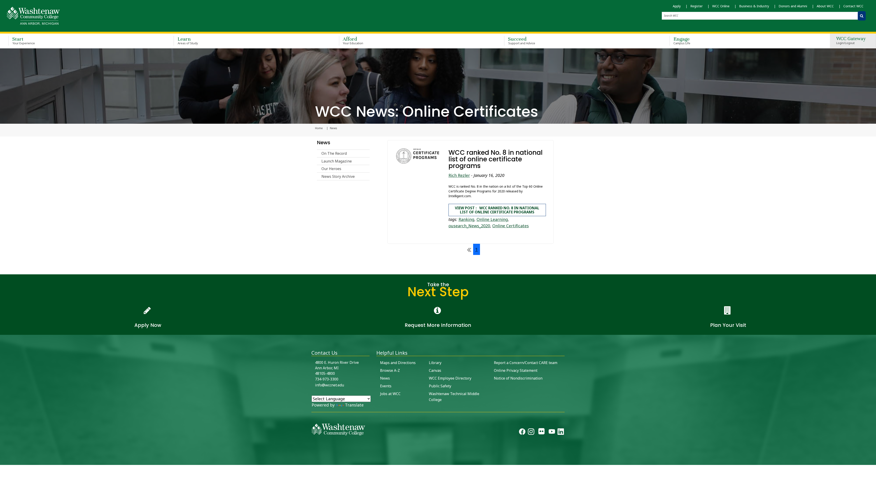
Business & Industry (754, 6)
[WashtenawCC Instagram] (531, 432)
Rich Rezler (459, 175)
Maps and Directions (398, 362)
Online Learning (492, 219)
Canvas (435, 370)
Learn (187, 40)
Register (696, 6)
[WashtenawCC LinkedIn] (561, 432)
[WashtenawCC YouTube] (552, 432)
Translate (354, 405)
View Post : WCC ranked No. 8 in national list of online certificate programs (497, 210)
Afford (353, 40)
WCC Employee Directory (450, 378)
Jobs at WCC (390, 393)
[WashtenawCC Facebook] (522, 432)
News (323, 142)
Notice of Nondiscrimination (518, 378)
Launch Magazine (336, 161)
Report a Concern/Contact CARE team (525, 362)
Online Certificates (510, 225)
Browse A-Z (390, 370)
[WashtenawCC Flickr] (541, 432)
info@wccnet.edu (329, 385)
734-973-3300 (326, 379)
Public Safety (440, 385)
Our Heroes (331, 168)
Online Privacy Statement (515, 370)
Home (319, 128)
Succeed (521, 40)
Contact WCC (853, 6)
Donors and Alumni (793, 6)
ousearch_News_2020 (469, 225)
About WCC (825, 6)
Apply (677, 6)
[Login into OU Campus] (3, 461)
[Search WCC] (862, 16)
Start (23, 40)
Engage (682, 40)
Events (385, 385)
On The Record (334, 153)
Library (435, 362)
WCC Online (721, 6)
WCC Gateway (851, 41)
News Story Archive (338, 176)
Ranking (466, 219)
